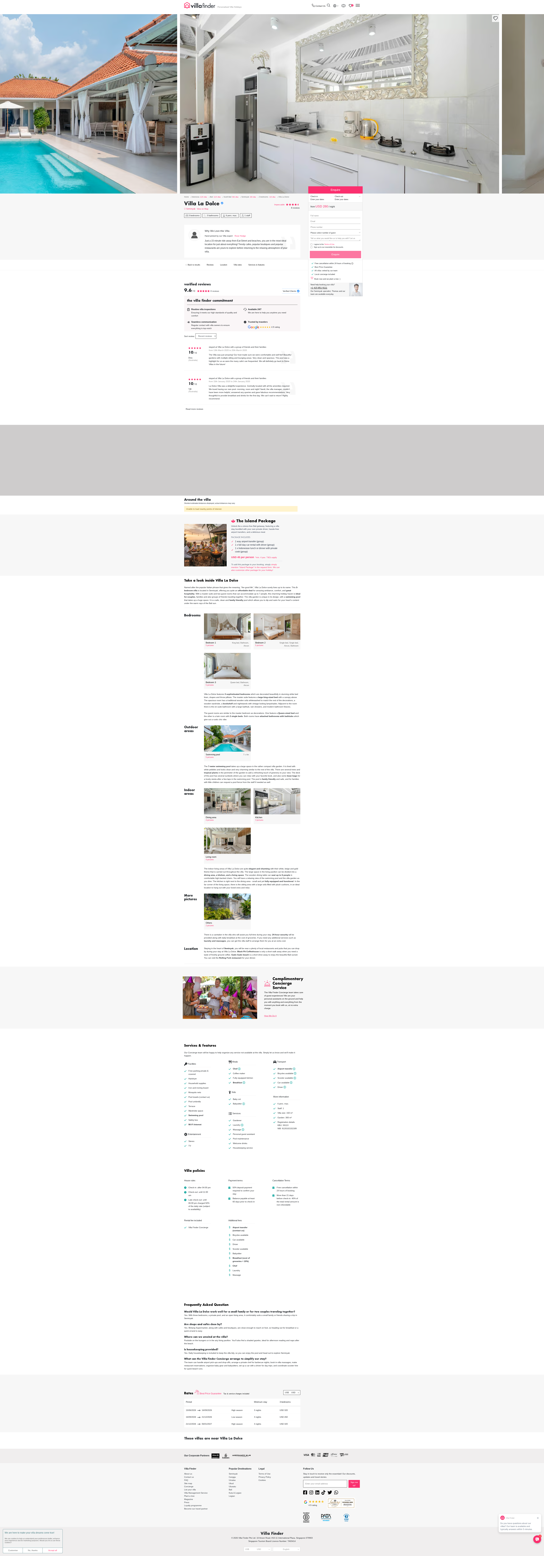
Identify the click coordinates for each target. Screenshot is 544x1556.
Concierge (188, 1486)
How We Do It (270, 1016)
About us (188, 1474)
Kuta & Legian (235, 1493)
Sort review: (189, 336)
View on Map (202, 209)
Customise (13, 1550)
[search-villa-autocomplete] (328, 5)
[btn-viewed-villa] (343, 5)
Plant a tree (189, 1496)
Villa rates (238, 265)
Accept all (52, 1550)
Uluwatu (232, 1486)
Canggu (232, 1477)
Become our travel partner (196, 1509)
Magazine (188, 1499)
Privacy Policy (265, 1477)
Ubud (231, 1483)
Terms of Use (329, 244)
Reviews (210, 265)
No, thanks (33, 1550)
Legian (232, 1496)
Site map (188, 1483)
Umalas (232, 1480)
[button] (242, 581)
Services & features (256, 265)
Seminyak (191, 209)
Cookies (262, 1480)
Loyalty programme (193, 1505)
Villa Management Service (196, 1493)
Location (223, 265)
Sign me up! (354, 1483)
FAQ (186, 1480)
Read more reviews (194, 409)
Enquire (335, 254)
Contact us (189, 1477)
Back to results (193, 265)
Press (186, 1502)
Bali (230, 1489)
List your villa (190, 1489)
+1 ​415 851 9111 (319, 288)
